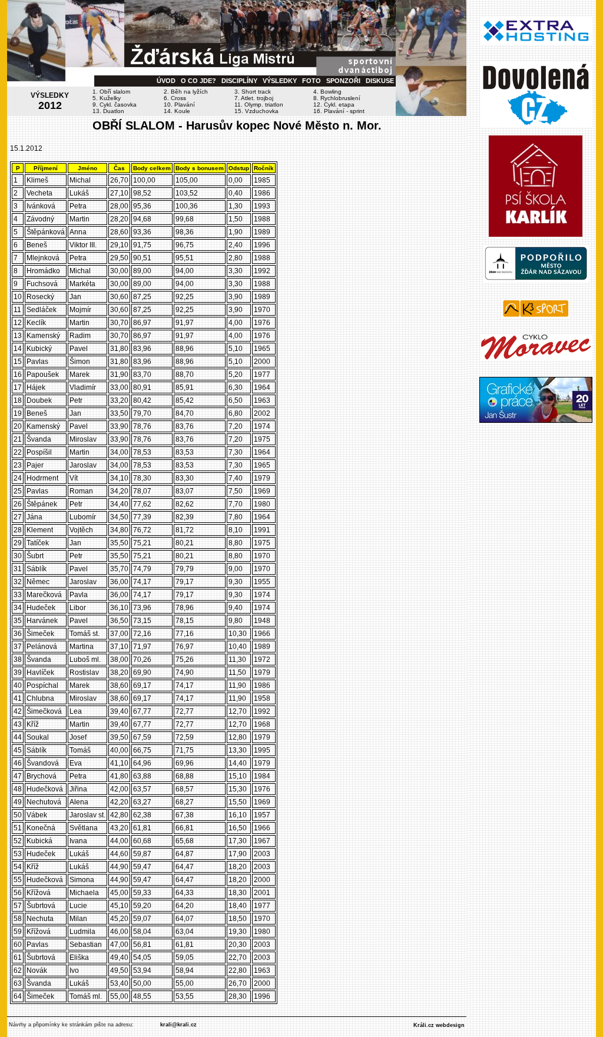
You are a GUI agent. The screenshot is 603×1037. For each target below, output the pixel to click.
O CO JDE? (198, 80)
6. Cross (175, 98)
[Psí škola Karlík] (535, 234)
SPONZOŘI (343, 80)
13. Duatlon (108, 111)
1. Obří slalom (111, 91)
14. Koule (177, 111)
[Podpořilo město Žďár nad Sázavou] (536, 280)
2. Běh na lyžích (186, 91)
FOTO (311, 80)
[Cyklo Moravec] (536, 358)
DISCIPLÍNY (239, 80)
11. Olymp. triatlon (258, 104)
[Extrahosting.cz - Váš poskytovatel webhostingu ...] (536, 43)
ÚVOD (166, 80)
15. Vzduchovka (256, 111)
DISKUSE (380, 80)
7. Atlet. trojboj (253, 98)
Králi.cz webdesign (439, 1025)
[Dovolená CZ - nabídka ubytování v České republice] (536, 125)
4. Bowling (327, 91)
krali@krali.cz (178, 1025)
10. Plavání (179, 104)
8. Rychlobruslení (336, 98)
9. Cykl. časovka (114, 104)
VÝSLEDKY (280, 80)
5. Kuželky (106, 98)
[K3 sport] (535, 316)
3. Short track (252, 91)
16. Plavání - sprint (339, 111)
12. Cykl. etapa (333, 104)
